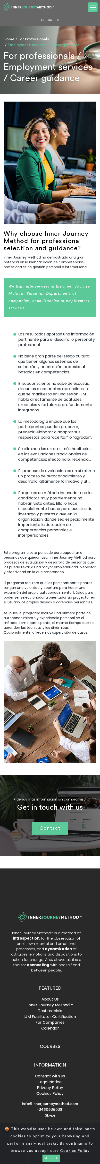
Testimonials (50, 1011)
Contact (50, 828)
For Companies (50, 1022)
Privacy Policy (50, 1087)
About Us (50, 999)
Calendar (50, 1028)
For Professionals (33, 39)
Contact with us (50, 1076)
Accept (51, 1158)
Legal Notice (50, 1082)
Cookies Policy (50, 1093)
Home (9, 39)
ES (42, 20)
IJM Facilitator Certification (50, 1016)
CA (50, 20)
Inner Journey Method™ (50, 1005)
